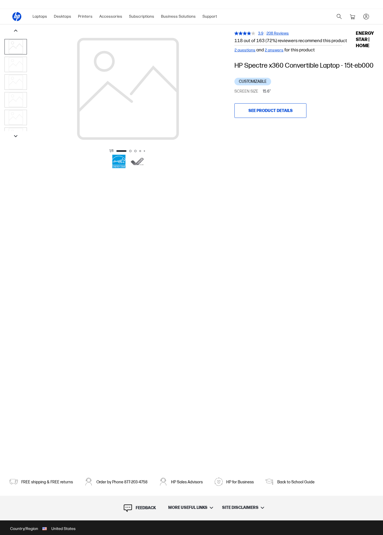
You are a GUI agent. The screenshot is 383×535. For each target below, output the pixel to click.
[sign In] (366, 16)
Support (209, 16)
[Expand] (128, 103)
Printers (85, 16)
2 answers (274, 50)
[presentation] (15, 47)
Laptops (40, 16)
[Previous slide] (15, 31)
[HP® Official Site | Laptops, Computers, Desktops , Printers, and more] (17, 16)
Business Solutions (178, 16)
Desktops (62, 16)
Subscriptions (141, 16)
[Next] (217, 89)
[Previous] (38, 89)
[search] (339, 16)
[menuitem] (40, 16)
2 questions (244, 50)
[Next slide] (15, 136)
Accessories (110, 16)
